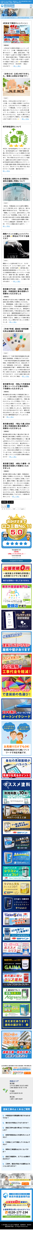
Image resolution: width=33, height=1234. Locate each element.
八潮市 (16, 1099)
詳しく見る (17, 66)
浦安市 (16, 1093)
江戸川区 (12, 1085)
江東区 (12, 1087)
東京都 (12, 1083)
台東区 (26, 1085)
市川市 (20, 1093)
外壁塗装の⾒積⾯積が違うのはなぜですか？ (16, 1116)
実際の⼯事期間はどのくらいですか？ (16, 1150)
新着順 (4, 502)
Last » (23, 509)
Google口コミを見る (16, 561)
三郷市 (12, 1099)
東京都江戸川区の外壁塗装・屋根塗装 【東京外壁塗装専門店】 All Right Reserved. (17, 1225)
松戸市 (12, 1093)
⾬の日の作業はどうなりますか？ (17, 1123)
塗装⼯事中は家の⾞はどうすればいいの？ (16, 1129)
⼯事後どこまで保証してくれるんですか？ (16, 1143)
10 (14, 509)
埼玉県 (12, 1097)
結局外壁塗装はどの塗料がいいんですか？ (16, 1136)
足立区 (22, 1085)
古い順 (11, 502)
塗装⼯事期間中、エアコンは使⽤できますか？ (16, 1157)
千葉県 (12, 1091)
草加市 (20, 1099)
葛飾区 (17, 1085)
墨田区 (16, 1087)
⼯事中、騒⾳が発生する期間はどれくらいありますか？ (16, 1165)
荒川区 (20, 1087)
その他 (25, 1087)
